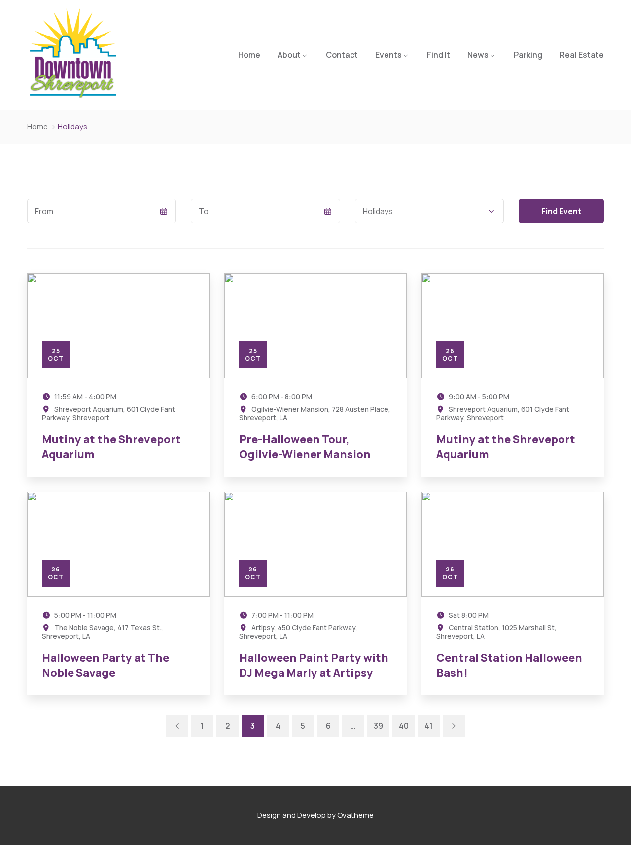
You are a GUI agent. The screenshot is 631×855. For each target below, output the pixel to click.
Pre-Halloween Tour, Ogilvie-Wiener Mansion (305, 447)
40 (404, 725)
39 (378, 725)
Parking (528, 54)
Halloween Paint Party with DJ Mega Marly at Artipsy (313, 665)
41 (428, 725)
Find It (438, 54)
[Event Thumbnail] (118, 325)
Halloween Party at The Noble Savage (105, 665)
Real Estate (582, 54)
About (289, 54)
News (478, 54)
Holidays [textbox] (378, 211)
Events (388, 54)
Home (249, 54)
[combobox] (429, 211)
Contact (342, 54)
